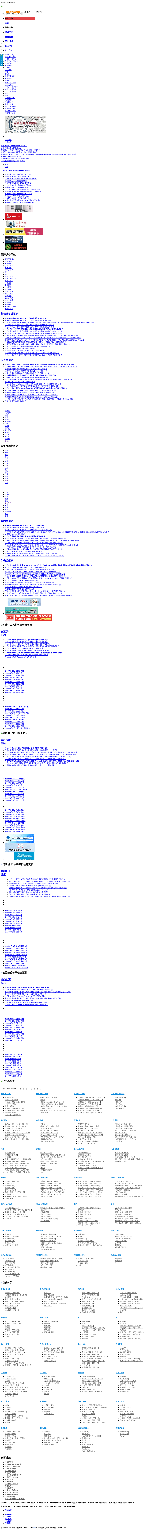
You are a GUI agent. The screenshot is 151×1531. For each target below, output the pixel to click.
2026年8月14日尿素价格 (13, 919)
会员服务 (8, 1514)
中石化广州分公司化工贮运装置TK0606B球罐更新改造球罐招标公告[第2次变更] (34, 543)
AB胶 (42, 1172)
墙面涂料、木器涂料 (47, 1234)
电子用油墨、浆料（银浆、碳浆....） (128, 1223)
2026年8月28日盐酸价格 (13, 673)
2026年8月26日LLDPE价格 (14, 783)
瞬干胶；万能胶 (46, 1153)
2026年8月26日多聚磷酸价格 (15, 692)
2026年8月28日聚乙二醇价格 (15, 711)
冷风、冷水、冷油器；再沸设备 (93, 1361)
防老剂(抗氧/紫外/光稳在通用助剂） (53, 1192)
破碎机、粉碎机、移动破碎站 (92, 1379)
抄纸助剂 (43, 1210)
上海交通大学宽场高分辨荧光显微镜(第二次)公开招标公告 (26, 371)
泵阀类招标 (7, 521)
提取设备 (47, 1434)
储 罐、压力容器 (50, 1361)
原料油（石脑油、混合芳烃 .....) (51, 1102)
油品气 (7, 411)
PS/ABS (7, 771)
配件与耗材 (48, 1306)
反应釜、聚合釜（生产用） (54, 1348)
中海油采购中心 (10, 1473)
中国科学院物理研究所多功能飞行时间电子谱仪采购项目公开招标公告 (30, 375)
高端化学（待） (10, 111)
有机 (6, 505)
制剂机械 (47, 1436)
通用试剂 (8, 1234)
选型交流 (9, 32)
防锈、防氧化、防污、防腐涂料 (89, 1181)
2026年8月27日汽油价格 (13, 1029)
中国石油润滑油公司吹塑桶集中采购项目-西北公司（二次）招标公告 (30, 765)
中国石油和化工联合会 (13, 1464)
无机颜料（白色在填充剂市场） (89, 1208)
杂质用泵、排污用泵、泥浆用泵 (93, 1328)
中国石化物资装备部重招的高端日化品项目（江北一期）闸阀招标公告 (30, 547)
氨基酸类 (81, 1236)
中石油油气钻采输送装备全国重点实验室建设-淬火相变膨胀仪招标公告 (30, 390)
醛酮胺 (7, 701)
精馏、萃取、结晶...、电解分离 (16, 1391)
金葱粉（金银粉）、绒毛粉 (88, 1221)
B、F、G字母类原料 (12, 1274)
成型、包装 (9, 298)
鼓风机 (7, 1328)
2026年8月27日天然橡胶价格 (15, 816)
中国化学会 (9, 1481)
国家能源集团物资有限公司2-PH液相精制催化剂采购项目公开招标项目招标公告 (38, 888)
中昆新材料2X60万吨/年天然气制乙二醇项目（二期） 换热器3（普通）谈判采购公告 (35, 342)
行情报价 (9, 37)
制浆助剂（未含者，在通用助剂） (52, 1208)
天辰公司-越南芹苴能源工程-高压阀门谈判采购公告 (23, 551)
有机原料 (8, 65)
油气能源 (8, 512)
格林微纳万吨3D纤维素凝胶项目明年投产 (20, 202)
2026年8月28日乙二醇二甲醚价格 (17, 713)
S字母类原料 (9, 1269)
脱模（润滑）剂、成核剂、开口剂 (52, 1190)
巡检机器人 (86, 1432)
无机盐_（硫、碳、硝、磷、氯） (17, 1124)
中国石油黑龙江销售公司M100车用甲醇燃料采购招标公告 (26, 1002)
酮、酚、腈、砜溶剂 (122, 1135)
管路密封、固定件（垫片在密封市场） (19, 1365)
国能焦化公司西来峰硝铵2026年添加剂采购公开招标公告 (29, 892)
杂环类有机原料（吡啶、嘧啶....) (52, 1137)
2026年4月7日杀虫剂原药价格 (15, 957)
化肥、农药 (9, 104)
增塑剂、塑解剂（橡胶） (49, 1181)
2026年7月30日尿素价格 (13, 932)
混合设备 (8, 287)
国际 (6, 167)
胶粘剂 (7, 74)
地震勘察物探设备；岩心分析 (15, 1295)
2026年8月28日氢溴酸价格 (14, 675)
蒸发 (6, 457)
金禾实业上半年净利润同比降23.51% (18, 174)
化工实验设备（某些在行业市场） (56, 1297)
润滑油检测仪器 (87, 1303)
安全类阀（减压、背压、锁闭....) (132, 1332)
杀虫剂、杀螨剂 (121, 1241)
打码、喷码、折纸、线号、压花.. (94, 1422)
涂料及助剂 (9, 85)
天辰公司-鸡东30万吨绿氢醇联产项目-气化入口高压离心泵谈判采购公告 (31, 553)
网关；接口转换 (125, 1306)
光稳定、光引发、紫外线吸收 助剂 (90, 1168)
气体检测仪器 (87, 1297)
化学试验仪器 (49, 1295)
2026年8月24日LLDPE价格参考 (16, 789)
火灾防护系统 (49, 1405)
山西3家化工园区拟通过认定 (11, 148)
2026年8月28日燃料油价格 (14, 1021)
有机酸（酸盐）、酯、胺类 (88, 1128)
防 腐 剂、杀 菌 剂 (84, 1155)
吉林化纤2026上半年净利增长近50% (18, 185)
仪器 (6, 474)
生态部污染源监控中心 (13, 1466)
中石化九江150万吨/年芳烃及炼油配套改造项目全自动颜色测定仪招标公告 (32, 386)
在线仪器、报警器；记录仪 (130, 1301)
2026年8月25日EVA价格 (13, 785)
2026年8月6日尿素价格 (13, 925)
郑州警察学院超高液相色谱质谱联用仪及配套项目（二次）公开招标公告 (31, 397)
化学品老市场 (8, 406)
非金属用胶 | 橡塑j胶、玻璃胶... (51, 1157)
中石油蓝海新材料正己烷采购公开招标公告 (20, 657)
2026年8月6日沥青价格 (13, 1059)
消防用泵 (85, 1339)
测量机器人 (86, 1447)
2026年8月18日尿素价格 (13, 917)
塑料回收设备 (10, 1444)
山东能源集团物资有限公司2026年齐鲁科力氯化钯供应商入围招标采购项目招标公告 (39, 896)
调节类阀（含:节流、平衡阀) (130, 1326)
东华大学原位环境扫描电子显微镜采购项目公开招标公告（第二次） (29, 373)
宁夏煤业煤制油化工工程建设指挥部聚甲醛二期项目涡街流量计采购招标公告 (33, 585)
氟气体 (117, 1100)
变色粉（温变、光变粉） (87, 1225)
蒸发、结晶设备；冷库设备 (91, 1359)
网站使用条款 (27, 1512)
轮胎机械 (8, 1449)
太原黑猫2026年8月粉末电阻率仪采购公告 (20, 382)
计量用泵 (85, 1332)
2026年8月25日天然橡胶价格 (15, 821)
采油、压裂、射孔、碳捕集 (15, 1301)
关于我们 (8, 1512)
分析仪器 (47, 1293)
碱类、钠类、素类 (47, 1265)
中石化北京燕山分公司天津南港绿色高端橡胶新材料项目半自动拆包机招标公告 (33, 331)
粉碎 (6, 461)
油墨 (6, 96)
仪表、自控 (9, 266)
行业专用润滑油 (10, 1104)
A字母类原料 (9, 1259)
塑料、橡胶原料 (10, 106)
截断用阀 (123, 1321)
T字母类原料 (9, 1271)
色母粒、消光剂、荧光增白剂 (51, 1194)
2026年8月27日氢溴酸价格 (14, 682)
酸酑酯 (7, 703)
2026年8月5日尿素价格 (13, 928)
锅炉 (6, 1405)
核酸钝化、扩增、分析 (86, 1259)
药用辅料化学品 (83, 1124)
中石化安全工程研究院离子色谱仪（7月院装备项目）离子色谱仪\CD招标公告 (33, 384)
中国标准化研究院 (11, 1494)
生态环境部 (9, 1462)
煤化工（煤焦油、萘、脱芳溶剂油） (53, 1110)
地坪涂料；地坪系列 (48, 1241)
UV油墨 (118, 1210)
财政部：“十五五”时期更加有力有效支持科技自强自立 (20, 150)
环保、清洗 (9, 291)
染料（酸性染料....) (12, 1208)
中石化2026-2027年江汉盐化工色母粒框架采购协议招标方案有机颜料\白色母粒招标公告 (36, 763)
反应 (6, 463)
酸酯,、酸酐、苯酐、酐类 (49, 1126)
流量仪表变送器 (126, 1295)
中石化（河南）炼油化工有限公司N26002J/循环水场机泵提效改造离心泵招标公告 (34, 556)
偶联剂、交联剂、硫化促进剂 (51, 1183)
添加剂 (7, 419)
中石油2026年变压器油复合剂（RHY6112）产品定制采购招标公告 (29, 990)
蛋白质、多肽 (83, 1263)
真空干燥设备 (125, 1354)
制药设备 (8, 304)
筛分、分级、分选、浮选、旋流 (16, 1387)
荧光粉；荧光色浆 (84, 1214)
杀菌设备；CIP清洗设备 (52, 1440)
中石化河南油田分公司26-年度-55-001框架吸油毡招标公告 (30, 886)
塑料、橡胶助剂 (10, 83)
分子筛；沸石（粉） (12, 1181)
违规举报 (8, 1523)
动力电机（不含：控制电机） (15, 1412)
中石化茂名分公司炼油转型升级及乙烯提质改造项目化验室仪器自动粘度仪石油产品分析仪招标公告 (41, 367)
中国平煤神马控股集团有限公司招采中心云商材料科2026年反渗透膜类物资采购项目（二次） (38, 756)
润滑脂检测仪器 (87, 1306)
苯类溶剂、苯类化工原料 (124, 1126)
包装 (6, 483)
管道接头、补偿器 (11, 1361)
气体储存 (8, 1336)
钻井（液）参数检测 (12, 1303)
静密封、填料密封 (50, 1321)
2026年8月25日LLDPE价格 (14, 787)
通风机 (7, 1326)
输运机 (122, 1405)
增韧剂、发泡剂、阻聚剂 (49, 1186)
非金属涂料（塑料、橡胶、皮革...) (90, 1188)
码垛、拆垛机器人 (88, 1451)
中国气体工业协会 (11, 1492)
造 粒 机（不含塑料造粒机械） (93, 1405)
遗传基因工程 (83, 1261)
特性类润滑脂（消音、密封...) (15, 1110)
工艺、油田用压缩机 (12, 1332)
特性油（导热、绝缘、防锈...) (15, 1102)
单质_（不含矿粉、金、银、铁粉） (17, 1139)
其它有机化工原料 (47, 1141)
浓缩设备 (47, 1432)
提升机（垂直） (125, 1407)
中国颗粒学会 (10, 1497)
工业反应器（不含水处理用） (54, 1352)
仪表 (6, 468)
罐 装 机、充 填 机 (88, 1414)
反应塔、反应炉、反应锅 (53, 1350)
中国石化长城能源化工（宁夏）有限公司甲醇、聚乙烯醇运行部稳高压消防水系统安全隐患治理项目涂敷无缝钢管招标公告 (49, 323)
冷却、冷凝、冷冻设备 (90, 1363)
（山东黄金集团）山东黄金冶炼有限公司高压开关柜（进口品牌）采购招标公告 (33, 593)
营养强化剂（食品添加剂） (88, 1243)
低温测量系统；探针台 (90, 1367)
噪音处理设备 (125, 1391)
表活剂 (7, 432)
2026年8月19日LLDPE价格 (14, 796)
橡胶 (6, 478)
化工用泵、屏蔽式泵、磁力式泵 (93, 1330)
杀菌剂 (7, 938)
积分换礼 (8, 1519)
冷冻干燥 (123, 1356)
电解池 (122, 1436)
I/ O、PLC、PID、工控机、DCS (131, 1308)
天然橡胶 (8, 804)
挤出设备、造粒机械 (12, 1432)
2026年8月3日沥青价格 (13, 1065)
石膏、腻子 (44, 1245)
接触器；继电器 (10, 1420)
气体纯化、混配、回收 (13, 1323)
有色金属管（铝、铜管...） (14, 1352)
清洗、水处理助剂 (11, 87)
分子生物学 (9, 1243)
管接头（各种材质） (12, 1359)
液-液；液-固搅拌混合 (52, 1381)
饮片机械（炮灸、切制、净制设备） (57, 1438)
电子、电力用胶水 (47, 1159)
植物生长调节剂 (121, 1247)
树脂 (6, 72)
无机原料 (8, 63)
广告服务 (8, 1517)
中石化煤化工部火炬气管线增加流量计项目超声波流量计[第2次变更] (29, 569)
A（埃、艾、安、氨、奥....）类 (89, 1143)
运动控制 (123, 1310)
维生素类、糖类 (46, 1267)
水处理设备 (124, 1379)
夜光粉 (80, 1216)
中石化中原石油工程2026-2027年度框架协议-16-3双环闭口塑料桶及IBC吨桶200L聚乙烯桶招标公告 (40, 754)
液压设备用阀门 (125, 1336)
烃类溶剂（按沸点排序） (124, 1128)
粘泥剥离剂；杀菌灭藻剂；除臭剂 (127, 1188)
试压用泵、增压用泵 (89, 1336)
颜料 (6, 93)
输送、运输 (9, 300)
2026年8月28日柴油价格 (13, 1025)
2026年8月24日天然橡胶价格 (15, 825)
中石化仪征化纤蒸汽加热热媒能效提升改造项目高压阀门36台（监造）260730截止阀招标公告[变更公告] (42, 540)
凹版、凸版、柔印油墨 (123, 1212)
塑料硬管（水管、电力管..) (14, 1348)
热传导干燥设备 (125, 1352)
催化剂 (7, 80)
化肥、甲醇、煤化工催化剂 (15, 1192)
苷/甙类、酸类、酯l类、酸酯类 (51, 1259)
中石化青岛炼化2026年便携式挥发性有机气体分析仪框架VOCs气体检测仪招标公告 (35, 574)
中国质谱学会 (10, 1488)
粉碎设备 (8, 289)
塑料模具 (8, 1440)
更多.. (7, 441)
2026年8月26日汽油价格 (13, 1040)
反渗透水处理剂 (121, 1192)
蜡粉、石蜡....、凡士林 (48, 1097)
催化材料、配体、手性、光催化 (16, 1196)
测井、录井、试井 (11, 1306)
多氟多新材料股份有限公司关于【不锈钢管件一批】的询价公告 (28, 320)
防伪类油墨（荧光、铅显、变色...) (127, 1219)
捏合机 (46, 1394)
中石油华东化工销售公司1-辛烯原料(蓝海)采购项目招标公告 (26, 655)
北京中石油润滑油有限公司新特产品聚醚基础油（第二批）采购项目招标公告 (33, 998)
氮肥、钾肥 (119, 1234)
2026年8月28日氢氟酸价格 (14, 679)
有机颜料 (81, 1210)
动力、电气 (9, 294)
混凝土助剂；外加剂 (47, 1249)
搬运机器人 (86, 1449)
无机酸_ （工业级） (12, 1130)
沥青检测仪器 (87, 1308)
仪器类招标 (7, 360)
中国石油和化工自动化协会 (15, 1499)
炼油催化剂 (9, 1194)
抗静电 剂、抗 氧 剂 (85, 1159)
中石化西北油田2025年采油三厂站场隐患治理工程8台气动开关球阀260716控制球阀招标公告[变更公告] (42, 545)
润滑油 (7, 428)
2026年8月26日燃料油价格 (14, 1038)
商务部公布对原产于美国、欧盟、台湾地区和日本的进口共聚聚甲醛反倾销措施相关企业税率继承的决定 (38, 154)
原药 (6, 942)
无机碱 (7, 663)
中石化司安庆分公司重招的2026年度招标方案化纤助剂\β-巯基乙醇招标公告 (32, 646)
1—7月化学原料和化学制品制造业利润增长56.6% (22, 189)
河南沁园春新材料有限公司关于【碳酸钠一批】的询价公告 (26, 642)
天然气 (7, 1011)
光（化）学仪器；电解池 (53, 1299)
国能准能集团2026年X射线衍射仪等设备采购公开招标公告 (26, 369)
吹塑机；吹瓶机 (10, 1436)
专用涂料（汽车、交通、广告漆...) (90, 1190)
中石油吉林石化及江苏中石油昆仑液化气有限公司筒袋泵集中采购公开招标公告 (33, 549)
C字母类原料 (9, 1261)
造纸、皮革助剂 (10, 91)
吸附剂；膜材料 (121, 1194)
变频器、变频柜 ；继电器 (14, 1416)
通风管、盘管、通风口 (13, 1334)
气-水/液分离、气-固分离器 (14, 1383)
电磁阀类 (123, 1330)
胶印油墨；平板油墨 (122, 1214)
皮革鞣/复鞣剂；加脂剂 (48, 1219)
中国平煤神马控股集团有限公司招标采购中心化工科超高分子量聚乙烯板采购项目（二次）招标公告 (41, 752)
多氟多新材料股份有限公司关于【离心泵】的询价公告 (24, 528)
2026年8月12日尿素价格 (13, 921)
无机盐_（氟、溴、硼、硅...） (16, 1126)
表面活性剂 (9, 78)
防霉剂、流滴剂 (46, 1196)
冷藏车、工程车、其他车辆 (130, 1418)
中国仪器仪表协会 (11, 1484)
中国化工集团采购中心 (13, 1475)
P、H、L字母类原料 (12, 1267)
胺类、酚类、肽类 (47, 1263)
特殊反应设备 (49, 1354)
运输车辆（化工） (126, 1416)
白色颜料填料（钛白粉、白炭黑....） (91, 1097)
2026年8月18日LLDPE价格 (14, 798)
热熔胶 (42, 1166)
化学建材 (8, 100)
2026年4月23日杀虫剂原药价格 (16, 952)
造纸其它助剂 (45, 1214)
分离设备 (8, 285)
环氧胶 (42, 1168)
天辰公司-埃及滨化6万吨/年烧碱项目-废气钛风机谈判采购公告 (27, 346)
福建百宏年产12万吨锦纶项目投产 (17, 187)
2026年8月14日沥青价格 (13, 1056)
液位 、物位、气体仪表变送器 (131, 1299)
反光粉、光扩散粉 (84, 1219)
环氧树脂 (8, 1157)
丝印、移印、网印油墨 (123, 1208)
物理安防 (47, 1409)
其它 (121, 1312)
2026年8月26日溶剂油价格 (14, 1034)
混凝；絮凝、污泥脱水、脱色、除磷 (128, 1186)
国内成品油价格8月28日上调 (11, 156)
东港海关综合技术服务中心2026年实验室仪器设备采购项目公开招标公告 (31, 395)
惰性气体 (118, 1104)
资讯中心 (39, 12)
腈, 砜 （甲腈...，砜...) (48, 1135)
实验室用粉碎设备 (88, 1376)
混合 (6, 459)
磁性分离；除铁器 (11, 1394)
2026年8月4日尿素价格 (13, 930)
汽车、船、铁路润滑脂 (13, 1115)
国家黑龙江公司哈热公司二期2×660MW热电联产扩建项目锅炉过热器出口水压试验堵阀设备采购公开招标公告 (44, 340)
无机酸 (7, 661)
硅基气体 (118, 1102)
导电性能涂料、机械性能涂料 (88, 1186)
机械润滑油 (9, 1097)
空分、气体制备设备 (12, 1321)
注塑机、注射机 (10, 1434)
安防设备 (8, 296)
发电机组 (8, 1407)
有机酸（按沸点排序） (123, 1124)
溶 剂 (7, 434)
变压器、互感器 (10, 1414)
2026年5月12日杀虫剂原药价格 (16, 950)
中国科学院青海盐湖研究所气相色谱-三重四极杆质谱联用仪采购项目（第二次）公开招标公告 (39, 399)
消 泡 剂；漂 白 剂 (84, 1153)
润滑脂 (7, 439)
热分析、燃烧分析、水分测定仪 (55, 1303)
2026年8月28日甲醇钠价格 (14, 709)
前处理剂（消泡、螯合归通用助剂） (18, 1210)
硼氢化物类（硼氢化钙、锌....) (16, 1137)
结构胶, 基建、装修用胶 (49, 1161)
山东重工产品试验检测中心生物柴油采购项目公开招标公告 (26, 1005)
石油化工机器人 (10, 306)
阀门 (6, 274)
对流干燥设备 (125, 1350)
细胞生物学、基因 (11, 1245)
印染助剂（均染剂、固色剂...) (15, 1212)
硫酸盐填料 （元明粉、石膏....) (89, 1104)
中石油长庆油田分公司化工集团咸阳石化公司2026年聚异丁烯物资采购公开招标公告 (35, 759)
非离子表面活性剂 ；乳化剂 (125, 1157)
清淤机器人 (86, 1442)
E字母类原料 (9, 1263)
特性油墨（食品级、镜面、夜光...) (127, 1221)
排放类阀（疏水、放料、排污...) (131, 1328)
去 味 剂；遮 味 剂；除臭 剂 (88, 1166)
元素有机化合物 (46, 1139)
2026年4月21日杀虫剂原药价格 (16, 955)
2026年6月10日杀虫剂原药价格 (16, 948)
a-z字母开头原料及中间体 (87, 1137)
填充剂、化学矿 (10, 59)
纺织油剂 (8, 1219)
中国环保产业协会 (11, 1477)
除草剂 (7, 940)
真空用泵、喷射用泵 (89, 1334)
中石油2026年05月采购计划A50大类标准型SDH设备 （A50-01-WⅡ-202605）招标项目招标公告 (39, 578)
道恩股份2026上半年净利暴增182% (17, 198)
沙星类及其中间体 (84, 1139)
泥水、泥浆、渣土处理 (128, 1381)
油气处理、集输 (10, 1308)
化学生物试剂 (10, 98)
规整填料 (47, 1328)
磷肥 (6, 902)
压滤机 (7, 1381)
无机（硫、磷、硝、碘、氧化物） (90, 1133)
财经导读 (8, 503)
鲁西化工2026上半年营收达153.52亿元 (16, 170)
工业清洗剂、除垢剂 (122, 1181)
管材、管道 (9, 276)
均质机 (46, 1387)
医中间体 (8, 430)
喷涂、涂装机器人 (88, 1444)
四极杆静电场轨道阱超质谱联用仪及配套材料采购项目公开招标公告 (29, 392)
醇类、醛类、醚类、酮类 (49, 1261)
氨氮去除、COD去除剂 (124, 1190)
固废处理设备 (125, 1389)
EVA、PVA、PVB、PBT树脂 (15, 1168)
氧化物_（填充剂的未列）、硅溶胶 (17, 1133)
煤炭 (6, 1051)
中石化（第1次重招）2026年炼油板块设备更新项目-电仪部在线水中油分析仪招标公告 (36, 388)
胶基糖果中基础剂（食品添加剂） (90, 1245)
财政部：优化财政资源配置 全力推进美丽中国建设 (19, 152)
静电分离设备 (10, 1396)
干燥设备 (8, 283)
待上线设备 (124, 1432)
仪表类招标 (7, 560)
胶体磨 (46, 1391)
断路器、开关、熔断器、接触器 (16, 1418)
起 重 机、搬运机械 (127, 1414)
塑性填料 (47, 1330)
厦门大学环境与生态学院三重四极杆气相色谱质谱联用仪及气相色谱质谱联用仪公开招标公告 (38, 379)
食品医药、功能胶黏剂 (48, 1163)
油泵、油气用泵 (87, 1326)
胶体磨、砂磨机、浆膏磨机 (91, 1385)
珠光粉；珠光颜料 (84, 1212)
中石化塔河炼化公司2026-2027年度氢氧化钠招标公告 (24, 648)
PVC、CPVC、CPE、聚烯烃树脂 (17, 1170)
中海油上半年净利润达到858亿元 (17, 196)
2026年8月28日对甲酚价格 (14, 722)
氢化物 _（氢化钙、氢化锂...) (15, 1135)
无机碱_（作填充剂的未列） (15, 1128)
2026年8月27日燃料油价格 (14, 1027)
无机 (6, 496)
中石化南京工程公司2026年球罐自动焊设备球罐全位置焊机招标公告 (29, 325)
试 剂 (7, 426)
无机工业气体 (120, 1097)
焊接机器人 (86, 1438)
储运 (6, 481)
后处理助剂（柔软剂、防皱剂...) (16, 1214)
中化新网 (8, 1486)
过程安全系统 (49, 1407)
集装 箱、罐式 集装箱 (128, 1420)
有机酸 (42, 1124)
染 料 (7, 424)
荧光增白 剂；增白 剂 (86, 1163)
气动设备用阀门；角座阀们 (130, 1334)
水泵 (83, 1323)
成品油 (7, 1008)
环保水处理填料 (50, 1332)
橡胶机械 (8, 1447)
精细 (6, 514)
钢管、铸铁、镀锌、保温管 (15, 1350)
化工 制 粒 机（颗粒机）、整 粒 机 (94, 1407)
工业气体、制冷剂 (11, 61)
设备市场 (26, 12)
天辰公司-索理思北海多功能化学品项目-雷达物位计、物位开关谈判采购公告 (32, 572)
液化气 (7, 1013)
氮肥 (6, 900)
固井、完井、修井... (12, 1299)
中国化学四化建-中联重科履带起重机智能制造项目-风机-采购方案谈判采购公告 (33, 355)
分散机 (46, 1385)
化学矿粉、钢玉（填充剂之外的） (90, 1113)
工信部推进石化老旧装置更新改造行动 (15, 159)
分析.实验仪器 (10, 261)
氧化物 (7, 667)
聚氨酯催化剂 (10, 1186)
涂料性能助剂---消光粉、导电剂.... (90, 1194)
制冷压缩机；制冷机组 (90, 1354)
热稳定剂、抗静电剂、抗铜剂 (51, 1188)
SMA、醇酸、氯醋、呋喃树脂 (16, 1166)
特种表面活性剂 (121, 1161)
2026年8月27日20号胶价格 (14, 814)
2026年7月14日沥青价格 (13, 1074)
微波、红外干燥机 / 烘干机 (129, 1359)
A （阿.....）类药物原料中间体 (89, 1141)
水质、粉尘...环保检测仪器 (91, 1299)
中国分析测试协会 (11, 1490)
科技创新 (8, 142)
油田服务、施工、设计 (13, 1310)
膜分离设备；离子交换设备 (15, 1389)
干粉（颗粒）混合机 (51, 1383)
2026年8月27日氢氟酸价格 (14, 690)
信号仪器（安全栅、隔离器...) (130, 1303)
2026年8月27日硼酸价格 (13, 688)
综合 (6, 492)
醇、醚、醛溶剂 (121, 1133)
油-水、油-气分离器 (12, 1385)
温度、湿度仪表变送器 (128, 1293)
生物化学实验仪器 (50, 1301)
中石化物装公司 (10, 1471)
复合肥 (7, 907)
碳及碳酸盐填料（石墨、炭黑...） (90, 1100)
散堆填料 (47, 1326)
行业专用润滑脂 (10, 1113)
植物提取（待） (10, 108)
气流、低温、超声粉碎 (90, 1381)
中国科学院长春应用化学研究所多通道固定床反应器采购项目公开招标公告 (32, 353)
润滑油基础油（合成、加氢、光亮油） (54, 1106)
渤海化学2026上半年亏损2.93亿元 (17, 176)
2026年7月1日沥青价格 (13, 1076)
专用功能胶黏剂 (46, 1170)
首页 (7, 23)
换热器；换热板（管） (90, 1348)
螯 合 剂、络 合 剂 (84, 1157)
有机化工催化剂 (10, 1190)
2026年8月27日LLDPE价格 (14, 781)
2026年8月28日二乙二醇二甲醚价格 (17, 728)
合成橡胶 (8, 806)
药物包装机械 (49, 1444)
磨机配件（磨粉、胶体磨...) (92, 1391)
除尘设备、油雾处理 (127, 1383)
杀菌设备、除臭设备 (127, 1387)
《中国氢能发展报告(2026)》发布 (13, 161)
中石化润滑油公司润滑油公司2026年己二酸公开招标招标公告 (27, 650)
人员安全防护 (49, 1414)
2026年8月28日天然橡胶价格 (15, 812)
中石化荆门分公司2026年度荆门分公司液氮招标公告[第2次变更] (28, 644)
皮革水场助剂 (45, 1216)
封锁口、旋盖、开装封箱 (91, 1418)
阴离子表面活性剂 (122, 1155)
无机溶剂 (118, 1141)
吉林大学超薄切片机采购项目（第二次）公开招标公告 (24, 351)
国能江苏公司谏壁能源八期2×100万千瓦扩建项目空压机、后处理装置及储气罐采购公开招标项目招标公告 (43, 338)
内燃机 (7, 1409)
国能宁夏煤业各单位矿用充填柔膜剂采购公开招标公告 (28, 890)
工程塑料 (8, 773)
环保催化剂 (9, 1183)
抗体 (79, 1265)
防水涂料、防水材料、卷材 (50, 1236)
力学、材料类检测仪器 (90, 1295)
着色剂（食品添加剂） (86, 1241)
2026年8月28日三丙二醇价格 (15, 717)
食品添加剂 (9, 102)
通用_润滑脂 (9, 1106)
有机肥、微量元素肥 (122, 1239)
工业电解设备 (49, 1359)
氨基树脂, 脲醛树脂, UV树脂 (15, 1161)
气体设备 (8, 268)
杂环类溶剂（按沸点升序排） (126, 1139)
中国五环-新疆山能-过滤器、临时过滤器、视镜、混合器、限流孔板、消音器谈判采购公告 (37, 344)
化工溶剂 (8, 70)
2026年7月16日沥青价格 (13, 1072)
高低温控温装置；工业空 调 (92, 1352)
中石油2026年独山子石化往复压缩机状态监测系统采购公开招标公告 (29, 582)
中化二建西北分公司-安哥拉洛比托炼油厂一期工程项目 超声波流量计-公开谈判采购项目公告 (38, 595)
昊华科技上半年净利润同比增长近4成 (18, 194)
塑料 (6, 476)
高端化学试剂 (10, 1239)
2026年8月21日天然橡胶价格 (15, 827)
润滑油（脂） (10, 55)
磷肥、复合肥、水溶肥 (123, 1236)
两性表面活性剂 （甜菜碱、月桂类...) (128, 1159)
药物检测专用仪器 (88, 1312)
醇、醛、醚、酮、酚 (85, 1130)
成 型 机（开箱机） (89, 1409)
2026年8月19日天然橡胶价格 (15, 829)
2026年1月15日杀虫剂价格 (14, 963)
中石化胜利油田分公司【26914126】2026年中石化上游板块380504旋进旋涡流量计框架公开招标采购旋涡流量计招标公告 (48, 565)
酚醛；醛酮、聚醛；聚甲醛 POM (17, 1163)
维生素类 (81, 1234)
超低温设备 (86, 1365)
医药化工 (8, 67)
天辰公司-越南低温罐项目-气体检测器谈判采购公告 (23, 587)
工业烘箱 (123, 1348)
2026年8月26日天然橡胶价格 (15, 819)
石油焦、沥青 (45, 1108)
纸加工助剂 (44, 1212)
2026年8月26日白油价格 (13, 1036)
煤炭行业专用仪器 (88, 1310)
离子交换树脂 (10, 1153)
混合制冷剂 (119, 1108)
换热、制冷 (9, 281)
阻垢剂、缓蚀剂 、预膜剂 (124, 1183)
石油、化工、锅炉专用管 (14, 1354)
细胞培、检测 (10, 113)
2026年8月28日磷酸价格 (13, 677)
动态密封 (47, 1323)
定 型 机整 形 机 (87, 1412)
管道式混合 (48, 1379)
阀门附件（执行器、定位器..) (130, 1339)
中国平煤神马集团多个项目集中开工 (18, 183)
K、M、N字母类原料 (12, 1276)
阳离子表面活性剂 (122, 1153)
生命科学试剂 (10, 1241)
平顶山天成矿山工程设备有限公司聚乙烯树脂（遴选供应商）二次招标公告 (32, 750)
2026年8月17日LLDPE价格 (14, 800)
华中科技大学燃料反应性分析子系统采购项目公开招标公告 (26, 377)
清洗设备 (123, 1376)
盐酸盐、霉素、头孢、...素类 (88, 1126)
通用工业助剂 (10, 76)
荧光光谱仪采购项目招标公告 (15, 401)
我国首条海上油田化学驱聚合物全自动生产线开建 (23, 192)
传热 (6, 452)
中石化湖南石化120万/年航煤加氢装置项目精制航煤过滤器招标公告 (33, 883)
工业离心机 (9, 1376)
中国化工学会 (10, 1479)
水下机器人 (86, 1440)
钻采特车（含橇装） (12, 1293)
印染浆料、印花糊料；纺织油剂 (16, 1216)
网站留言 (8, 1521)
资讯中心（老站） (11, 487)
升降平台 (123, 1409)
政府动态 (8, 140)
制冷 (6, 455)
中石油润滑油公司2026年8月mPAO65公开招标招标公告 (25, 996)
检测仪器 (8, 263)
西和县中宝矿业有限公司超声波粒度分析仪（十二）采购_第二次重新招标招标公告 (35, 591)
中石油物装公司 (10, 1469)
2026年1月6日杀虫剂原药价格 (15, 965)
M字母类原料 (10, 1265)
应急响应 (47, 1412)
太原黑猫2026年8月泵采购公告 (16, 534)
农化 (6, 516)
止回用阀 (123, 1323)
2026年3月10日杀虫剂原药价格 (16, 961)
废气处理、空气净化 (127, 1385)
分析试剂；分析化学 (12, 1236)
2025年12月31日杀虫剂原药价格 (16, 968)
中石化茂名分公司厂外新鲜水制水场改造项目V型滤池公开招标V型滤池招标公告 (34, 329)
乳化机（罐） (49, 1389)
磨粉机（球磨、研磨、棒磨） (92, 1383)
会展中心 (9, 46)
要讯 (6, 165)
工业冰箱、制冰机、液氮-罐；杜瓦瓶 (95, 1356)
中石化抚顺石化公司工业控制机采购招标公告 (21, 580)
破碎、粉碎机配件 (88, 1389)
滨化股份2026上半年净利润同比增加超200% (21, 179)
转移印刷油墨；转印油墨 (124, 1216)
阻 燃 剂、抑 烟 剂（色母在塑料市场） (92, 1161)
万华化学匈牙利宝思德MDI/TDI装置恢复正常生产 (23, 200)
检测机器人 (86, 1434)
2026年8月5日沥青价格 (13, 1061)
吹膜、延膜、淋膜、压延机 (15, 1438)
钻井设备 (8, 1297)
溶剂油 (42, 1100)
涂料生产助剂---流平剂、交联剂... (90, 1192)
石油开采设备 (10, 259)
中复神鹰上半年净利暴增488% (16, 181)
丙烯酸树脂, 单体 (11, 1155)
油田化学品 (44, 1113)
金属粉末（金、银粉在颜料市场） (90, 1108)
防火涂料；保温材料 (47, 1239)
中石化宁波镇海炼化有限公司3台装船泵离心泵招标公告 (25, 536)
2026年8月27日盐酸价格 (13, 686)
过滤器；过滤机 (10, 1379)
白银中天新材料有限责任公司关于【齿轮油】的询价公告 (25, 994)
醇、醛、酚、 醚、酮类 (48, 1130)
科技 (6, 509)
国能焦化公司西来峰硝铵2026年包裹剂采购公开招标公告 (29, 894)
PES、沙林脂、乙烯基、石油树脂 (17, 1172)
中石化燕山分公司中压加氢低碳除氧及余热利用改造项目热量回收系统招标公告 (33, 333)
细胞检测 (118, 1261)
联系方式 (17, 1512)
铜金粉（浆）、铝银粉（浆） (88, 1223)
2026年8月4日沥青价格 (13, 1063)
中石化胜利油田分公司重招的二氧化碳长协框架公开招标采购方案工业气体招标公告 (39, 881)
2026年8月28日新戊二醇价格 (15, 715)
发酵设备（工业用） (51, 1356)
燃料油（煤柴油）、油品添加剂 (51, 1104)
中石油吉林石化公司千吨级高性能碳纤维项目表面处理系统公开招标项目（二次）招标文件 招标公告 (41, 335)
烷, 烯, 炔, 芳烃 (45, 1128)
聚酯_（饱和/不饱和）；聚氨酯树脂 (18, 1159)
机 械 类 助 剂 (83, 1170)
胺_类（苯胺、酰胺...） (48, 1133)
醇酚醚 (7, 696)
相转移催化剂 (10, 1188)
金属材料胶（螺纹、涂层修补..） (52, 1155)
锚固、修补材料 (46, 1247)
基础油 (7, 1015)
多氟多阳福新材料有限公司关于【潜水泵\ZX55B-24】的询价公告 (28, 530)
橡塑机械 (8, 302)
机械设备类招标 (9, 313)
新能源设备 (9, 309)
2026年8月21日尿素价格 (13, 913)
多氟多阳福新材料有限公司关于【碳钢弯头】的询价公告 (25, 318)
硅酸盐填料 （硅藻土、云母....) (89, 1102)
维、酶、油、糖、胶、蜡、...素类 (90, 1135)
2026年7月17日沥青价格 (13, 1069)
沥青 (6, 1044)
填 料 (7, 415)
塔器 (6, 465)
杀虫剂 (7, 936)
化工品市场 (13, 12)
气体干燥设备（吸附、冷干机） (131, 1361)
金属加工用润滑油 (11, 1100)
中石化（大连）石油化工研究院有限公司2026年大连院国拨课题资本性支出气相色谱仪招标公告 (39, 364)
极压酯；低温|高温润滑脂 (14, 1108)
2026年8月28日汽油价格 (13, 1023)
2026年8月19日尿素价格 (13, 915)
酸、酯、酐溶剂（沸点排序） (126, 1130)
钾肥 (6, 904)
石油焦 (7, 1048)
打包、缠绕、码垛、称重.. (91, 1420)
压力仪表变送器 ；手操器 (129, 1297)
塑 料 (7, 417)
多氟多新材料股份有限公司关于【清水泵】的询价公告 (24, 525)
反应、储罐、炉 (10, 278)
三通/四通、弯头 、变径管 (14, 1363)
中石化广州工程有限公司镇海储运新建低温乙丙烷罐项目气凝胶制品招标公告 (37, 879)
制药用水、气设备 (50, 1442)
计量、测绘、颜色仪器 (90, 1293)
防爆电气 (8, 1422)
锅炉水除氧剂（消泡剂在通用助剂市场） (130, 1196)
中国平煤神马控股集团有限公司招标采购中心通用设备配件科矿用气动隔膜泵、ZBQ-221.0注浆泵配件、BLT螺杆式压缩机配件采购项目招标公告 (57, 532)
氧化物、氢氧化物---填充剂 (88, 1106)
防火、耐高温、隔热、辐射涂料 (89, 1183)
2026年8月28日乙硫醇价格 (14, 724)
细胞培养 (118, 1259)
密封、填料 (9, 270)
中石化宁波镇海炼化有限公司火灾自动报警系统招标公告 (25, 567)
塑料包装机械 (10, 1442)
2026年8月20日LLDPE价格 (14, 794)
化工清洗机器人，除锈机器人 (92, 1436)
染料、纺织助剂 (10, 89)
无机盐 (7, 665)
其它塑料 (8, 775)
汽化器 (84, 1350)
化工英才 (9, 50)
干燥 (6, 450)
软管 (6, 1356)
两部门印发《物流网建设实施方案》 (14, 146)
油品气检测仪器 (87, 1301)
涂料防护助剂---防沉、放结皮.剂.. (90, 1196)
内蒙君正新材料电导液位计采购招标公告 (20, 589)
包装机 (84, 1416)
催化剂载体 (9, 1198)
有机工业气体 (120, 1106)
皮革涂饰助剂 (45, 1221)
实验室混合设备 (50, 1376)
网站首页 (8, 1510)
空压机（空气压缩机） (13, 1330)
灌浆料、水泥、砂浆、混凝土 (51, 1243)
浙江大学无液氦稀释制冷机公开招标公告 (20, 348)
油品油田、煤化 (10, 57)
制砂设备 (85, 1387)
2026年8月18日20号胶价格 (14, 831)
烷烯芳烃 (8, 698)
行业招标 (9, 41)
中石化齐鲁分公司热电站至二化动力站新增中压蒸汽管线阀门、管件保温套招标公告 (35, 538)
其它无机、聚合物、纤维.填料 (89, 1110)
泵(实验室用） (87, 1321)
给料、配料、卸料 (126, 1412)
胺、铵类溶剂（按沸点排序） (126, 1137)
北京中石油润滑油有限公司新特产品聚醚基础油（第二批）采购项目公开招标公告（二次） (38, 992)
